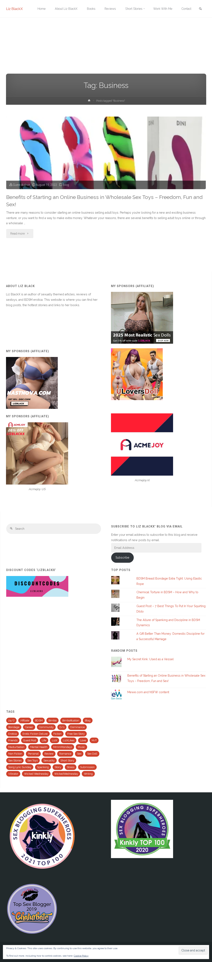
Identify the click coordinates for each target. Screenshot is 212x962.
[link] (200, 9)
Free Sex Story (76, 733)
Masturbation (16, 747)
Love (83, 740)
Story (58, 767)
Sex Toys (32, 760)
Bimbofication (70, 720)
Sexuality (49, 760)
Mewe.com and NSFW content (148, 692)
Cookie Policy (81, 955)
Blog (66, 184)
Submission (87, 767)
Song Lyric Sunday (19, 767)
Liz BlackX (14, 9)
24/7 (11, 720)
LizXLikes (68, 740)
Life (44, 740)
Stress (70, 767)
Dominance (77, 727)
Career (29, 727)
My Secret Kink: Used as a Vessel (150, 659)
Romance (65, 753)
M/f (94, 740)
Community (46, 727)
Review (49, 753)
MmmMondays (62, 747)
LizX (54, 740)
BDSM (39, 720)
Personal (33, 753)
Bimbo (52, 720)
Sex (79, 753)
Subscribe (122, 557)
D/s (61, 727)
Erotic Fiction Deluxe (35, 733)
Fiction (57, 733)
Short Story (67, 760)
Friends (12, 740)
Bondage (13, 727)
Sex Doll (92, 753)
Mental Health (38, 747)
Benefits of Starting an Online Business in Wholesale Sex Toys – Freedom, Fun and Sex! (104, 200)
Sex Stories (15, 760)
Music (81, 747)
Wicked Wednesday (36, 773)
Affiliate (24, 720)
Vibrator (13, 773)
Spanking (43, 767)
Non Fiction (15, 753)
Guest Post (29, 740)
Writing (88, 773)
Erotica (12, 733)
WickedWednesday (66, 773)
